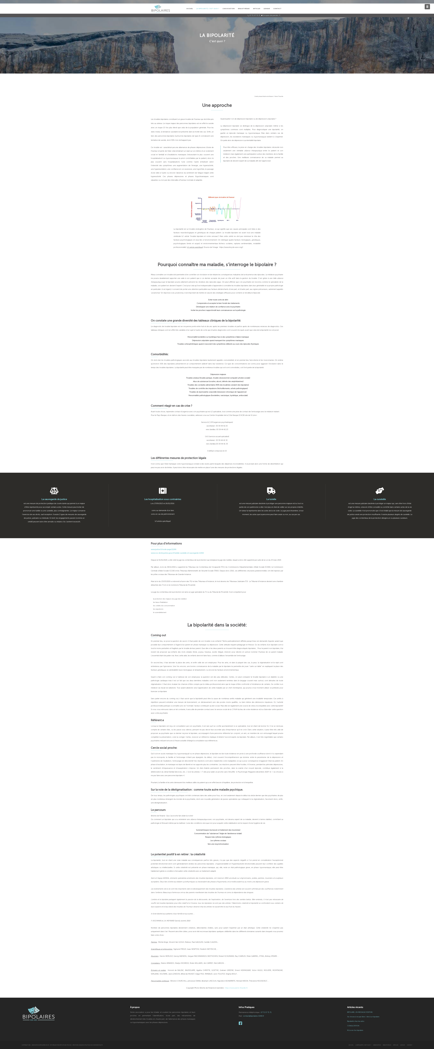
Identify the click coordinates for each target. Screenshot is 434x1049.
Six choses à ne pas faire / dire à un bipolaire (363, 1017)
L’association (377, 1045)
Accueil (351, 1045)
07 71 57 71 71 (255, 15)
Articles (395, 1045)
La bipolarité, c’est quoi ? (363, 1045)
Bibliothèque (387, 1045)
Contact (409, 1045)
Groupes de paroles (270, 15)
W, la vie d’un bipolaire (355, 1030)
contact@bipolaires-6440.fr (253, 1016)
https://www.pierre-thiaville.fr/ (236, 988)
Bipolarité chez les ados (355, 1021)
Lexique (402, 1045)
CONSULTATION (353, 1026)
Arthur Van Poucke (65, 1045)
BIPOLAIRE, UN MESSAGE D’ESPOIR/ (360, 1012)
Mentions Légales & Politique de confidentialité (88, 1045)
